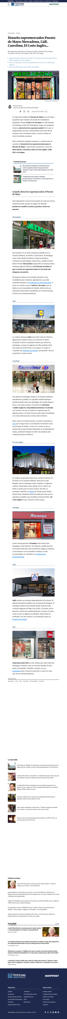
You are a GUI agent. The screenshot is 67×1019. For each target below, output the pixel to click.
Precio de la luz (19, 1)
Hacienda (10, 1002)
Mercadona (11, 681)
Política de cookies (48, 997)
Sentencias (11, 994)
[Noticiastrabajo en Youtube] (56, 1012)
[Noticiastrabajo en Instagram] (50, 1012)
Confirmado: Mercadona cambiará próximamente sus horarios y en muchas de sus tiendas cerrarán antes (38, 179)
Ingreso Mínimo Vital (14, 1005)
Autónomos (48, 1)
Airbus (25, 1)
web (14, 424)
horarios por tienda (30, 350)
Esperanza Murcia (18, 105)
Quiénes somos (47, 991)
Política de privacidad (49, 1002)
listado (31, 491)
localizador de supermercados (40, 282)
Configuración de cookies (50, 994)
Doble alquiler (55, 1)
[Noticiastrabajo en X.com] (48, 1012)
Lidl (16, 681)
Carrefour (41, 681)
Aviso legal (46, 999)
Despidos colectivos (39, 1)
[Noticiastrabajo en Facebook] (45, 1012)
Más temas (27, 1002)
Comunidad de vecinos (30, 994)
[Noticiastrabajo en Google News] (58, 1012)
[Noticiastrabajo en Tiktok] (53, 1012)
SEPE (25, 999)
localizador (16, 671)
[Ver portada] (17, 4)
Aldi (20, 681)
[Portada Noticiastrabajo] (16, 976)
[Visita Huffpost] (54, 4)
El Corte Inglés (34, 681)
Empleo (10, 991)
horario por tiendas (19, 619)
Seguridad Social (28, 997)
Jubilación (27, 991)
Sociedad (25, 681)
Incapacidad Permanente (15, 999)
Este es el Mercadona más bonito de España (24, 67)
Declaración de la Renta (14, 997)
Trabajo (30, 1)
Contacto (45, 1005)
